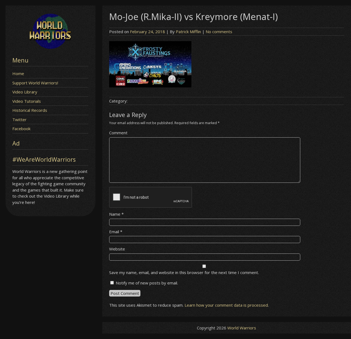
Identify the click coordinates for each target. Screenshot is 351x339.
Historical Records (29, 110)
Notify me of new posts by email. (147, 283)
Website (117, 249)
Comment (118, 132)
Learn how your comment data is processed (226, 305)
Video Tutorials (26, 101)
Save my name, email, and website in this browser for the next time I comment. (184, 272)
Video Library (24, 92)
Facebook (21, 128)
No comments (219, 31)
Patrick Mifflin (188, 31)
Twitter (19, 119)
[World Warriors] (50, 47)
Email (115, 231)
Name (116, 214)
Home (18, 73)
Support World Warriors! (35, 83)
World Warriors (241, 328)
